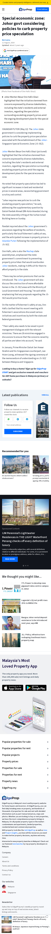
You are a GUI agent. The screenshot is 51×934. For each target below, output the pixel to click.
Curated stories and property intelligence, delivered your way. (24, 2)
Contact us (6, 874)
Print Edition (42, 9)
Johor (35, 129)
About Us (5, 861)
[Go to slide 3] (27, 565)
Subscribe (17, 431)
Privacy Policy (7, 870)
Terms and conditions (10, 866)
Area (45, 830)
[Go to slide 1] (23, 565)
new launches (18, 844)
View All (45, 395)
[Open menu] (3, 9)
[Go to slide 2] (25, 565)
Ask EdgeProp (29, 830)
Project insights (11, 833)
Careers (5, 857)
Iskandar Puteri (9, 241)
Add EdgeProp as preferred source (17, 51)
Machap (30, 251)
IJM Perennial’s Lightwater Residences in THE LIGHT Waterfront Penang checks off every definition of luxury (24, 539)
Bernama (6, 40)
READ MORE (10, 559)
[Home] (25, 9)
